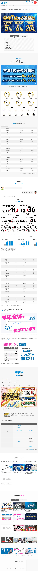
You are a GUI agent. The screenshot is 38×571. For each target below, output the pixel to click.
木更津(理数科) (19, 427)
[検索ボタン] (25, 3)
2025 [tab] (15, 257)
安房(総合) (19, 441)
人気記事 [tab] (23, 499)
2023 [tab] (32, 257)
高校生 (12, 568)
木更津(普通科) (19, 425)
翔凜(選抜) (30, 446)
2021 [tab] (29, 385)
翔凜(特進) (32, 430)
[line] (33, 0)
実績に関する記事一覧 (9, 48)
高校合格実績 (8, 45)
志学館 (29, 430)
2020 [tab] (34, 385)
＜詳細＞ (9, 339)
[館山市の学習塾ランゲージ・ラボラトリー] (4, 3)
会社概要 (15, 568)
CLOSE (27, 560)
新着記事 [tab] (15, 499)
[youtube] (34, 0)
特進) (20, 430)
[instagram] (32, 0)
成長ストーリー (8, 47)
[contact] (36, 0)
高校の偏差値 (31, 449)
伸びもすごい (8, 42)
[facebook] (30, 0)
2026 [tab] (6, 257)
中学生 (10, 568)
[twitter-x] (31, 0)
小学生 (8, 568)
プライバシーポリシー (19, 568)
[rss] (35, 0)
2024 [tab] (23, 257)
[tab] (14, 36)
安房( (17, 430)
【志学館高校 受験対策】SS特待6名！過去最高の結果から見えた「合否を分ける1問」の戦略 (22, 414)
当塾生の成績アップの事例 (9, 43)
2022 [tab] (24, 385)
